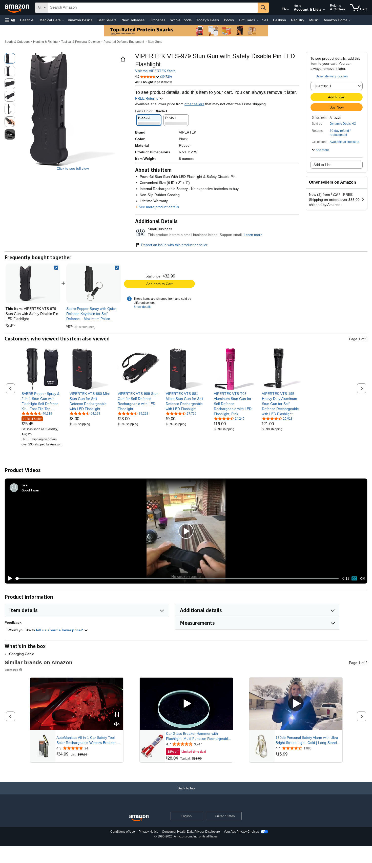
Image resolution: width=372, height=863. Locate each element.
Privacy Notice (148, 831)
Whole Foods (181, 20)
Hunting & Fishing (45, 42)
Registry (297, 20)
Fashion (279, 20)
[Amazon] (17, 7)
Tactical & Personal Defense (80, 42)
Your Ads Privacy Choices (241, 831)
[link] (93, 283)
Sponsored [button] (11, 669)
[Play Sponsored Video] (186, 703)
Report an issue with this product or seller (174, 245)
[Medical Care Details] (63, 20)
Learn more (253, 235)
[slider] (177, 578)
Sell (265, 20)
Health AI (27, 20)
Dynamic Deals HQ (343, 123)
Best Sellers (106, 20)
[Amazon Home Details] (350, 20)
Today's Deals (208, 20)
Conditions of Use (122, 831)
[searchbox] (153, 7)
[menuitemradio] (354, 578)
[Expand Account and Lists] (324, 9)
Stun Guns (155, 42)
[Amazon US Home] (139, 818)
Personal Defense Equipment (124, 42)
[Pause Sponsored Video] (117, 715)
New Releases (132, 20)
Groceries (157, 20)
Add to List (322, 165)
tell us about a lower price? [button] (60, 630)
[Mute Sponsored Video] (117, 724)
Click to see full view (73, 168)
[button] (10, 20)
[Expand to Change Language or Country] (288, 9)
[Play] (9, 578)
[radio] (10, 58)
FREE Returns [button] (147, 98)
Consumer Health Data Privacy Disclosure (191, 831)
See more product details (159, 207)
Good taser (30, 490)
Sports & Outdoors (17, 42)
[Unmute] (362, 578)
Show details (142, 307)
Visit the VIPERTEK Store (155, 71)
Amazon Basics (80, 20)
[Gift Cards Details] (257, 20)
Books (229, 20)
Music (314, 20)
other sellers (194, 104)
